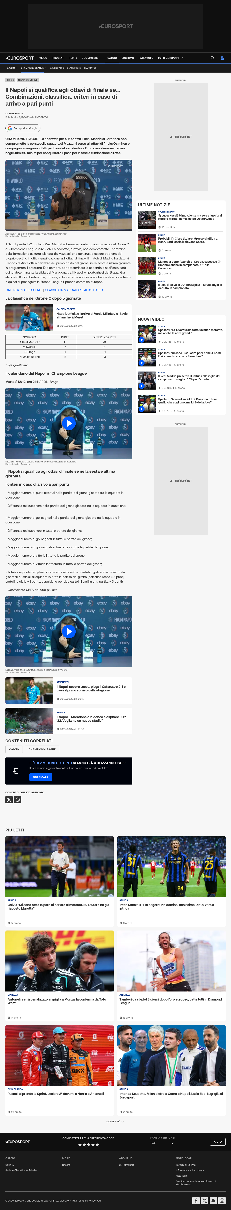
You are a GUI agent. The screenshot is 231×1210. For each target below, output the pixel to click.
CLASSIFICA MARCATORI (63, 290)
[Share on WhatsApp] (17, 799)
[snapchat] (213, 1200)
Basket (66, 1164)
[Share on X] (9, 799)
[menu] (212, 58)
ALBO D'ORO (93, 290)
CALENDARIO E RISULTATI (23, 290)
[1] (80, 1145)
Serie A (9, 1164)
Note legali (182, 1175)
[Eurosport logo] (19, 58)
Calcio (10, 80)
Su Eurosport (126, 1164)
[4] (93, 1145)
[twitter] (204, 1200)
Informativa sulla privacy (190, 1170)
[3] (88, 1145)
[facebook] (196, 1200)
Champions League (27, 80)
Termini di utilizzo (186, 1164)
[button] (68, 423)
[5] (97, 1145)
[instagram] (222, 1200)
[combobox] (162, 1143)
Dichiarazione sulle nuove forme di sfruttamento (196, 1183)
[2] (84, 1145)
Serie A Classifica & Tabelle (21, 1170)
